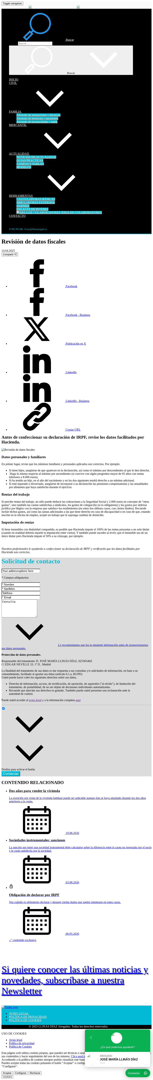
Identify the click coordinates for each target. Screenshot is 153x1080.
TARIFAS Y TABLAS (30, 163)
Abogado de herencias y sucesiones (37, 118)
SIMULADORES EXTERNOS (35, 202)
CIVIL (13, 83)
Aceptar (7, 1073)
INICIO (13, 79)
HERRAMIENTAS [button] (21, 195)
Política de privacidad (21, 1043)
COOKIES (7, 1077)
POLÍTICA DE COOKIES (25, 1020)
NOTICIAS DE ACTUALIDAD (36, 157)
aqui (78, 700)
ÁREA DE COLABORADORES (81, 212)
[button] (41, 39)
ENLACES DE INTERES (32, 209)
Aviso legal (15, 1039)
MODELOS (23, 167)
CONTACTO (17, 215)
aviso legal (35, 700)
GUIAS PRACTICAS (29, 160)
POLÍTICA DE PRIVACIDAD (28, 1016)
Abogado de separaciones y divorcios (38, 115)
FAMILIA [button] (15, 111)
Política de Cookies (20, 1046)
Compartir (8, 254)
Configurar (20, 1073)
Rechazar (35, 1073)
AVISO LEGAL (19, 1013)
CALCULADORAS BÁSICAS (35, 199)
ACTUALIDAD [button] (19, 153)
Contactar (11, 774)
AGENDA (22, 205)
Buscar (13, 43)
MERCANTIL (18, 125)
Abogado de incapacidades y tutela (36, 121)
